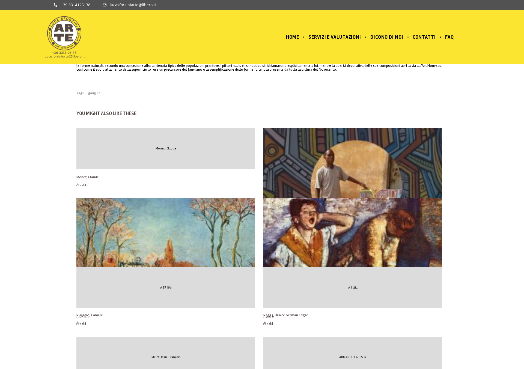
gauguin (94, 93)
